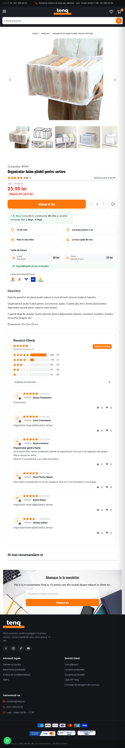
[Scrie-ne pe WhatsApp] (7, 740)
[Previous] (10, 79)
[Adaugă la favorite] (113, 204)
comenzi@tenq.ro (16, 701)
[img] (31, 393)
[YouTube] (28, 648)
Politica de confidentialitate (16, 674)
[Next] (115, 79)
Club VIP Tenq (72, 679)
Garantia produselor (75, 674)
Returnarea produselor (14, 669)
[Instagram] (13, 648)
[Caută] (119, 21)
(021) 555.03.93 (15, 707)
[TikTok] (21, 648)
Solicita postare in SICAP (105, 178)
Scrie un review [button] (102, 346)
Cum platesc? (71, 664)
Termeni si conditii (12, 664)
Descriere (14, 291)
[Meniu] (4, 11)
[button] (21, 354)
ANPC (6, 679)
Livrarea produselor (74, 669)
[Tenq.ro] (62, 12)
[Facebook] (6, 648)
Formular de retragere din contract (82, 685)
